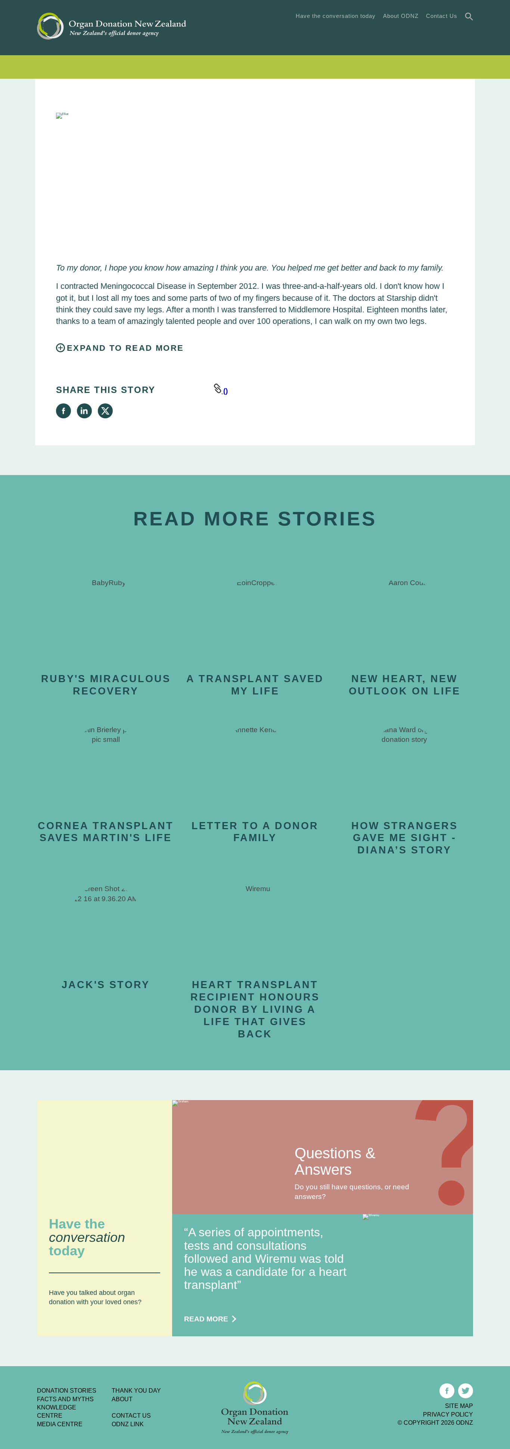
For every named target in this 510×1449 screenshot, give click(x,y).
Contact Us (441, 16)
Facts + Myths (306, 32)
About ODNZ (401, 16)
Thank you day (136, 1390)
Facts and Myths (65, 1399)
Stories (257, 32)
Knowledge (361, 32)
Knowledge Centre (56, 1411)
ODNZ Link (128, 1424)
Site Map (459, 1406)
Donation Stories (66, 1390)
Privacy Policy (448, 1414)
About (122, 1399)
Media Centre (60, 1424)
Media (400, 32)
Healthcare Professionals (354, 67)
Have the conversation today (336, 16)
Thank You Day (446, 32)
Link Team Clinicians (442, 67)
